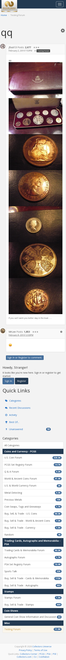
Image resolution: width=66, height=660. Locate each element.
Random (32, 534)
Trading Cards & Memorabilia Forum (32, 550)
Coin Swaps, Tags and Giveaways (32, 506)
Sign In (11, 357)
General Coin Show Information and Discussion (32, 616)
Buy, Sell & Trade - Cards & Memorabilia (32, 578)
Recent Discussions (19, 407)
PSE (54, 654)
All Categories (11, 445)
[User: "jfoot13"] (2, 46)
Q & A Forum (32, 471)
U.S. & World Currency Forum (32, 485)
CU (35, 656)
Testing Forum (43, 51)
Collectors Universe (41, 646)
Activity (12, 415)
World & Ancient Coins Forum (32, 478)
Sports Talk (32, 571)
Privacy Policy (25, 650)
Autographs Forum (32, 557)
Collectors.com (24, 656)
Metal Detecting (32, 492)
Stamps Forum (32, 597)
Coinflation (44, 656)
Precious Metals (32, 499)
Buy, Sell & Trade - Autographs (32, 585)
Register (22, 357)
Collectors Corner (28, 654)
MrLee (12, 331)
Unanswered (29, 429)
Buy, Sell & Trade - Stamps (32, 604)
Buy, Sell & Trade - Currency (32, 527)
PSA (49, 654)
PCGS (42, 654)
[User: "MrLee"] (2, 330)
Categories (15, 400)
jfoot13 (13, 47)
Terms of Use (40, 650)
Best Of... (13, 422)
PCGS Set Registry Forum (32, 464)
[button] (62, 30)
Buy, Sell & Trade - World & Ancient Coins (32, 520)
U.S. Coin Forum (32, 457)
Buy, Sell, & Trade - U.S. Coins (32, 513)
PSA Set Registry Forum (32, 564)
